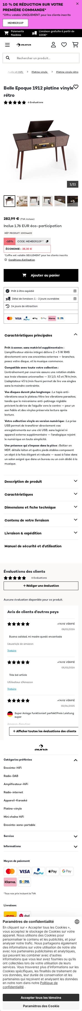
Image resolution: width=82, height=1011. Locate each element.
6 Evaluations (35, 102)
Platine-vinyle (13, 808)
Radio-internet (13, 792)
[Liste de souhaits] (64, 45)
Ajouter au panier (45, 275)
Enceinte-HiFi (13, 768)
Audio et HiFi (15, 71)
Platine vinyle (40, 71)
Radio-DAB (11, 776)
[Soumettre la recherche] (8, 58)
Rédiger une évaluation (42, 586)
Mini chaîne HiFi (14, 817)
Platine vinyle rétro (67, 71)
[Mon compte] (53, 44)
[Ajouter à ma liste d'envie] (75, 86)
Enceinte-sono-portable (19, 825)
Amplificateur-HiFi (16, 784)
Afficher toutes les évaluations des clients (45, 731)
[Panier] (75, 45)
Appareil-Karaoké (15, 800)
